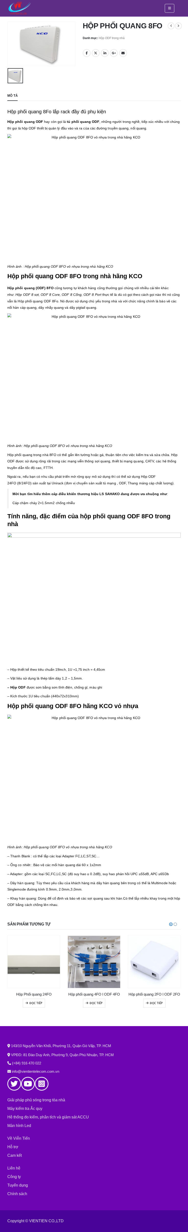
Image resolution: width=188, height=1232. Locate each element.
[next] (178, 25)
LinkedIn (105, 53)
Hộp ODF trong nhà (112, 38)
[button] (169, 8)
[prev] (171, 25)
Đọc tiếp (35, 1003)
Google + (114, 53)
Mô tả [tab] (12, 95)
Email (123, 53)
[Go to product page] (34, 962)
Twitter (96, 53)
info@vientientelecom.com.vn (35, 1071)
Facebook (87, 53)
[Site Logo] (19, 8)
